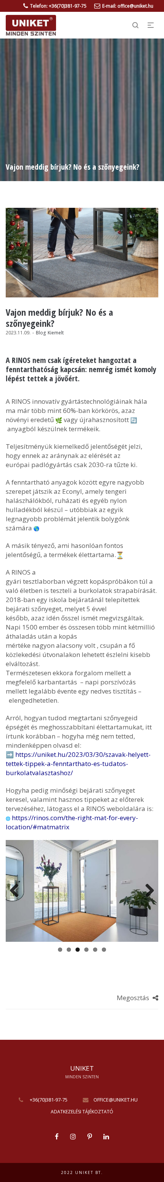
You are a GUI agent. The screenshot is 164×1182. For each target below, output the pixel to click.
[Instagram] (73, 1136)
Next (146, 891)
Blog (41, 332)
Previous (17, 891)
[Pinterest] (89, 1136)
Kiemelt (56, 332)
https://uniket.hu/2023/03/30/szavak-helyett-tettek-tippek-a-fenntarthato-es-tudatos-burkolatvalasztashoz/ (78, 763)
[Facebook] (57, 1136)
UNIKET (82, 1068)
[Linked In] (106, 1136)
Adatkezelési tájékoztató (82, 1111)
